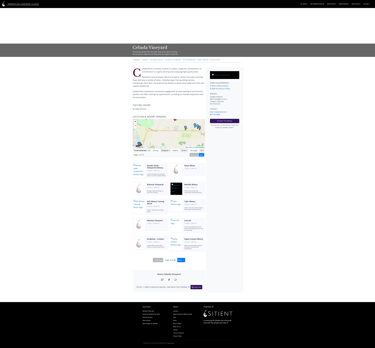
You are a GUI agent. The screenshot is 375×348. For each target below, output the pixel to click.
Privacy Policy (177, 336)
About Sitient (177, 323)
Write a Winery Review (220, 86)
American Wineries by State (151, 314)
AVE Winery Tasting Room (155, 202)
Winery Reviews (344, 4)
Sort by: (156, 150)
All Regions (136, 60)
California (145, 60)
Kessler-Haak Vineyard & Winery (155, 166)
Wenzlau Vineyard (154, 220)
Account (366, 4)
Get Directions (215, 104)
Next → (181, 260)
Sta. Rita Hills (189, 60)
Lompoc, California (203, 60)
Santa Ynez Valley (173, 60)
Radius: (176, 150)
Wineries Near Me (148, 311)
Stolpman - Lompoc (155, 239)
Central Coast (156, 60)
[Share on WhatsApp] (175, 279)
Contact (175, 311)
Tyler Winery (189, 201)
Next (201, 155)
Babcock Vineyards (155, 184)
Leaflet (189, 147)
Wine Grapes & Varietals (150, 323)
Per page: (194, 150)
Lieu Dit (187, 220)
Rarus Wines (189, 165)
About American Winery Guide (182, 314)
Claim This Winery (225, 121)
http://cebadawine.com (218, 112)
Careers (175, 330)
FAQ (174, 317)
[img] (169, 133)
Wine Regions (331, 4)
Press (175, 320)
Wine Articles (356, 4)
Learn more (170, 343)
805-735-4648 (215, 114)
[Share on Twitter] (162, 279)
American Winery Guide (23, 4)
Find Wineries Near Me (317, 4)
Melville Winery (191, 184)
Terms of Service (178, 333)
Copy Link (197, 287)
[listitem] (150, 171)
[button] (185, 128)
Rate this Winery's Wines (221, 89)
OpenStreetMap (200, 147)
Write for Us (177, 327)
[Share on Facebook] (169, 279)
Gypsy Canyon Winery (193, 239)
